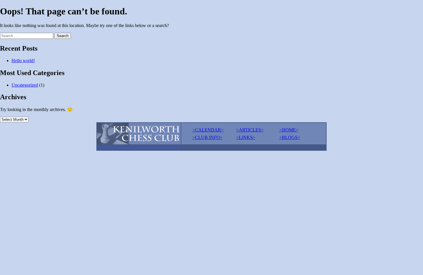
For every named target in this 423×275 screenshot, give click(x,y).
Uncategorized (25, 85)
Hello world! (23, 60)
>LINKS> (245, 137)
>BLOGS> (289, 137)
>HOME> (288, 129)
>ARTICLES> (250, 129)
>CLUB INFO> (207, 137)
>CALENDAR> (208, 129)
